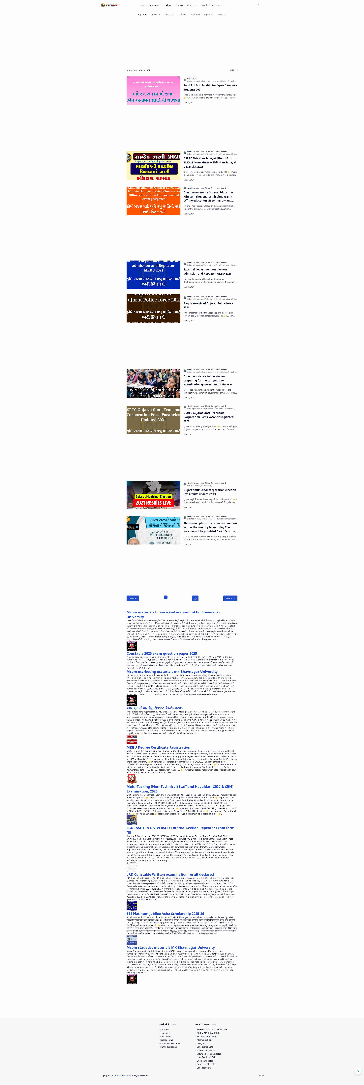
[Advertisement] (182, 42)
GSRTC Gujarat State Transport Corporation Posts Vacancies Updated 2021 (209, 417)
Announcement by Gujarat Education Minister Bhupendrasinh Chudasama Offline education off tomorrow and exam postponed (208, 196)
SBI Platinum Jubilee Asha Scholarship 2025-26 (165, 913)
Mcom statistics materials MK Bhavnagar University (171, 947)
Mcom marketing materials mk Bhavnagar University (172, 671)
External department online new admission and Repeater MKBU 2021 (207, 271)
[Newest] (133, 598)
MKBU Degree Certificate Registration (158, 747)
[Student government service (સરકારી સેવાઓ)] (233, 518)
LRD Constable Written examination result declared (170, 874)
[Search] (263, 5)
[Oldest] (230, 598)
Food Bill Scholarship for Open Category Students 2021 (210, 87)
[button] (258, 5)
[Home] (195, 598)
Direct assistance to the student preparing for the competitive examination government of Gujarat (208, 380)
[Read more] (232, 102)
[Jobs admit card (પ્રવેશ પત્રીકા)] (232, 154)
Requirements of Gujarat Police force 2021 (208, 305)
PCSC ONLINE (123, 1075)
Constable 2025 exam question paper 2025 (162, 653)
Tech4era (167, 1075)
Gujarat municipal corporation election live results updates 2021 (210, 492)
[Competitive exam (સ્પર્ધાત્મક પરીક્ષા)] (204, 408)
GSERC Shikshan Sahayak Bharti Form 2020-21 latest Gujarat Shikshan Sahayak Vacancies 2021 (210, 162)
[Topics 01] (142, 14)
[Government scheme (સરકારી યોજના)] (205, 81)
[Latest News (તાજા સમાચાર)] (233, 81)
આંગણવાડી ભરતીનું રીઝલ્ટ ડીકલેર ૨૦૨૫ (155, 708)
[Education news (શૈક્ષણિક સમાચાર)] (203, 154)
